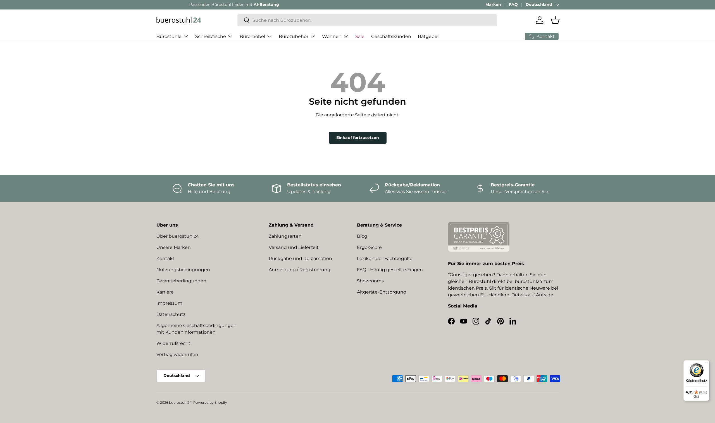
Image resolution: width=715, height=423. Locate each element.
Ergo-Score (369, 247)
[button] (555, 20)
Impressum (169, 303)
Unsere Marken (173, 247)
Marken (493, 4)
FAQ (513, 4)
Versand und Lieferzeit (294, 247)
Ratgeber (428, 36)
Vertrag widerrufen (177, 354)
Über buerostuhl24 (177, 236)
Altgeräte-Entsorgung (381, 292)
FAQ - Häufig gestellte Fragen (390, 269)
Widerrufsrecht (173, 343)
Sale (359, 36)
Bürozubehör (293, 36)
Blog (362, 236)
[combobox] (367, 20)
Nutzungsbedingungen (183, 269)
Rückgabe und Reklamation (300, 258)
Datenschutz (170, 314)
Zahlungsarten (285, 236)
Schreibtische (210, 36)
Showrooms (370, 280)
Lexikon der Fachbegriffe (385, 258)
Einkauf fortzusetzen (357, 137)
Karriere (165, 292)
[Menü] (706, 363)
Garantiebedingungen (181, 280)
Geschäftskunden (391, 36)
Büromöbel (252, 36)
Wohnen (332, 36)
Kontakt (165, 258)
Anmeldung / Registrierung (299, 269)
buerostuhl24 (180, 402)
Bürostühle (169, 36)
